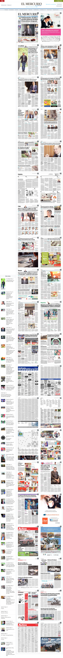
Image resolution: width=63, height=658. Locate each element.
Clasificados (36, 9)
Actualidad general (23, 9)
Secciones (4, 5)
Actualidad (11, 9)
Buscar (9, 5)
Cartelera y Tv (43, 9)
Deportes (30, 9)
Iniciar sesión (59, 6)
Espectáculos (55, 9)
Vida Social (49, 9)
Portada (6, 9)
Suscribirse (59, 4)
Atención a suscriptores (51, 4)
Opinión (16, 9)
